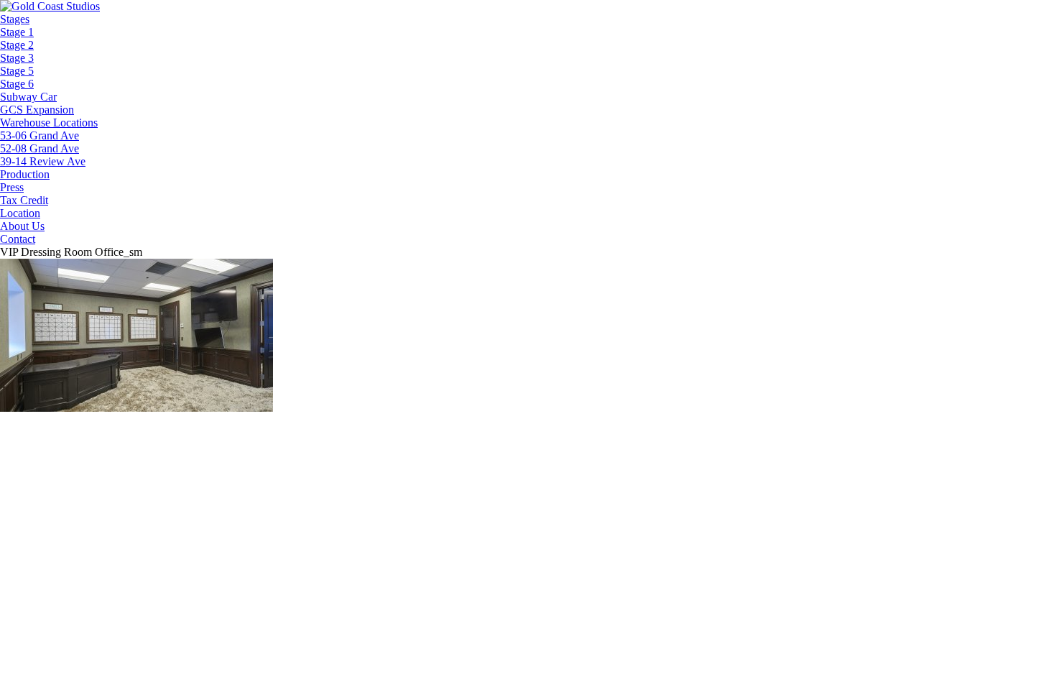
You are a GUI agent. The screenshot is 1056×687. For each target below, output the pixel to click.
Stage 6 (17, 84)
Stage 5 (17, 71)
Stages (14, 19)
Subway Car (28, 97)
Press (12, 187)
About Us (22, 226)
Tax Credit (24, 200)
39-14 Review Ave (42, 161)
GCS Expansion (37, 109)
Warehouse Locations (49, 122)
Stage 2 (17, 45)
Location (20, 213)
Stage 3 (17, 58)
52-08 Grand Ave (39, 148)
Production (25, 174)
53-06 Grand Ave (39, 135)
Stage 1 (17, 32)
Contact (17, 239)
